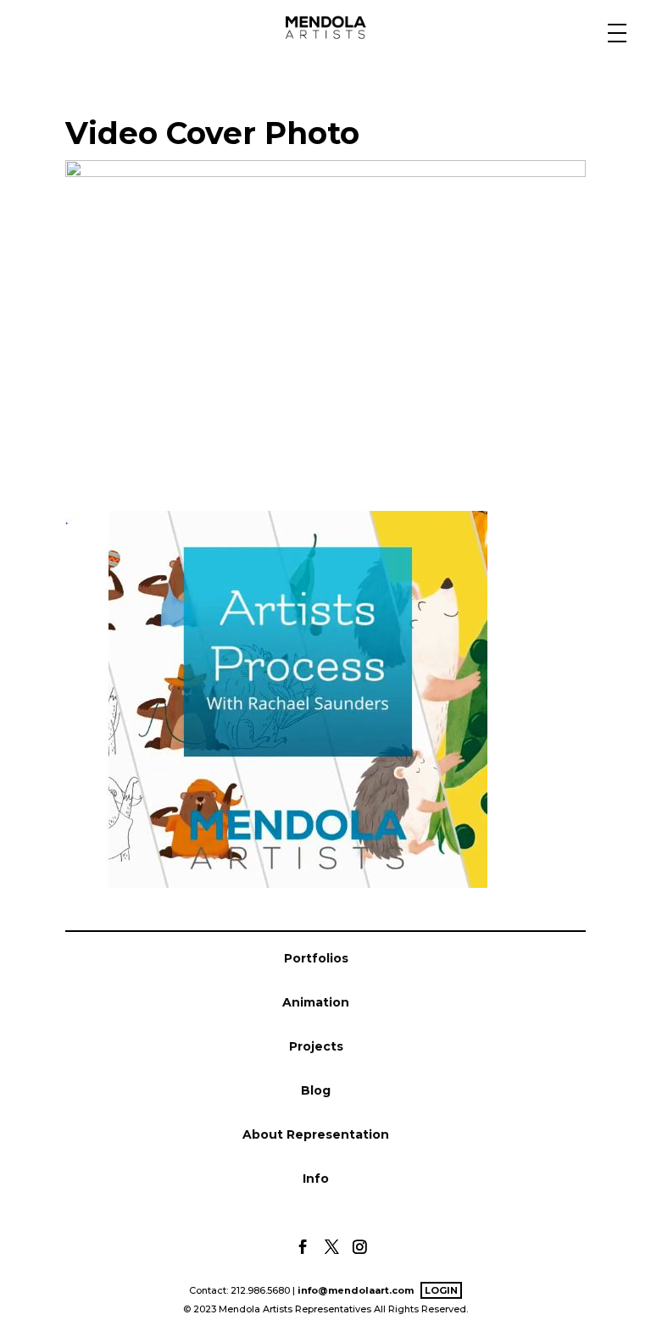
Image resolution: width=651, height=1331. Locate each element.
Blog (316, 1090)
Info (316, 1178)
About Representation (315, 1134)
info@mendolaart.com (356, 1290)
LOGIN (441, 1290)
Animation (315, 1002)
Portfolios (316, 958)
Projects (316, 1046)
